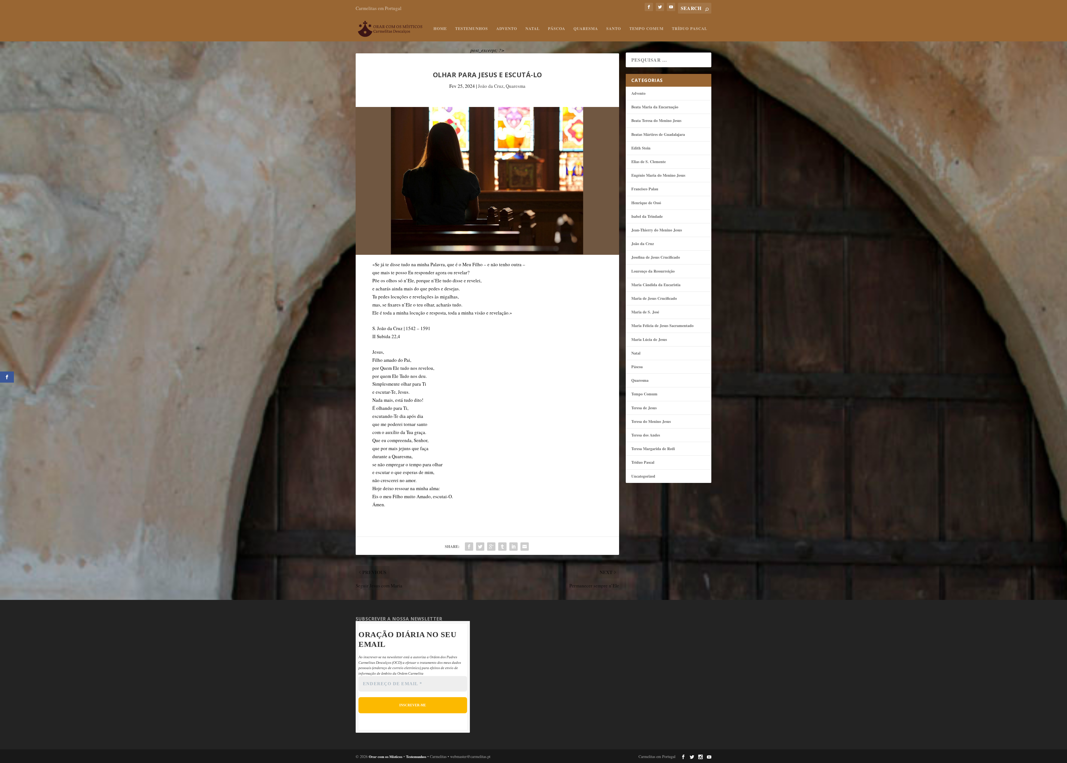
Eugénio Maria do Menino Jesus (658, 175)
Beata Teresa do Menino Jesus (656, 120)
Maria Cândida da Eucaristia (655, 285)
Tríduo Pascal (689, 28)
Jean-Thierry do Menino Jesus (656, 230)
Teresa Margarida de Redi (653, 449)
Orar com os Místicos (385, 756)
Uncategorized (643, 476)
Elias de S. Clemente (648, 161)
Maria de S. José (645, 312)
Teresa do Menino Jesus (651, 421)
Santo (613, 28)
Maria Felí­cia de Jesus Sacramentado (662, 325)
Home (440, 28)
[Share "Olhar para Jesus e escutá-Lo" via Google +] (491, 546)
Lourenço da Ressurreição (653, 271)
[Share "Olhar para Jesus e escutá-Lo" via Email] (524, 546)
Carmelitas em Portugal (379, 8)
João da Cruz (490, 86)
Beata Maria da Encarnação (654, 107)
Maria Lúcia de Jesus (649, 339)
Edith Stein (640, 148)
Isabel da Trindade (647, 216)
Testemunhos (471, 28)
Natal (532, 28)
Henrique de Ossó (646, 203)
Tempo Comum (646, 28)
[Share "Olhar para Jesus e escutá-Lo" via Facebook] (469, 546)
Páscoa (556, 28)
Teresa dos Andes (645, 435)
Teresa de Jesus (644, 408)
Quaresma (586, 28)
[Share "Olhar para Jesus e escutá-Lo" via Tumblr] (502, 546)
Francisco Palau (644, 189)
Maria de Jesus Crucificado (654, 298)
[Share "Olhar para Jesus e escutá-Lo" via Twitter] (480, 546)
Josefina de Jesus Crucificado (655, 257)
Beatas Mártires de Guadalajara (658, 134)
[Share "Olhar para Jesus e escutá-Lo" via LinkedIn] (513, 546)
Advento (506, 28)
